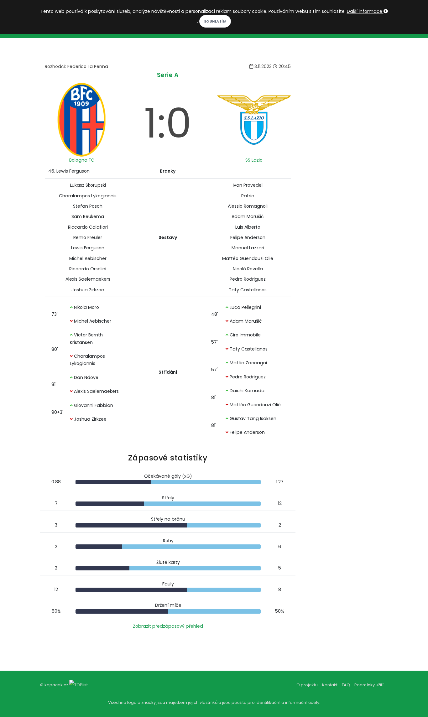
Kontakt (329, 685)
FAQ (346, 685)
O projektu (307, 685)
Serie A (168, 75)
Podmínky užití (369, 685)
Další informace (365, 11)
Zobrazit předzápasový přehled (168, 626)
